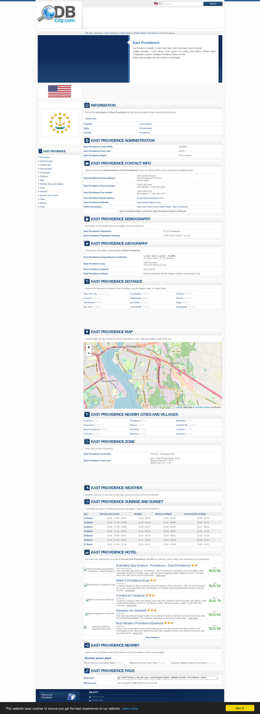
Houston (88, 298)
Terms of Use (98, 696)
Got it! (240, 708)
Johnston (88, 434)
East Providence (146, 43)
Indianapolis (181, 307)
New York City (90, 294)
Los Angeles (135, 294)
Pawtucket (88, 425)
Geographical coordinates (142, 54)
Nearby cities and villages (52, 184)
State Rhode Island (179, 48)
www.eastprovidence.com (149, 202)
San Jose (88, 307)
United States (146, 124)
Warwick (134, 434)
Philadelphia (135, 298)
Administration (46, 161)
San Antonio (89, 302)
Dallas (179, 302)
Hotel (183, 54)
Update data (90, 118)
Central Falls (182, 425)
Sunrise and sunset (49, 195)
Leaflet (179, 406)
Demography (46, 169)
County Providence (194, 48)
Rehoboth (134, 429)
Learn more (130, 708)
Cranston (180, 429)
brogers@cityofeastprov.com (150, 198)
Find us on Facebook (46, 696)
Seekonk (156, 57)
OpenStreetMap (202, 406)
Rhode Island (146, 128)
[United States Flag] (59, 97)
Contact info (45, 165)
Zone (42, 188)
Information (45, 157)
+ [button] (89, 347)
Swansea (180, 434)
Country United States (163, 48)
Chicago (180, 294)
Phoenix (179, 298)
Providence (164, 57)
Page (42, 207)
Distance (44, 176)
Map (42, 180)
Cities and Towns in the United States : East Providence (162, 207)
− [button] (89, 353)
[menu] (157, 3)
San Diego (135, 302)
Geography (45, 172)
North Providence (92, 429)
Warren (133, 425)
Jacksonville (135, 307)
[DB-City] (56, 23)
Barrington (176, 57)
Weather (174, 54)
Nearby (43, 203)
